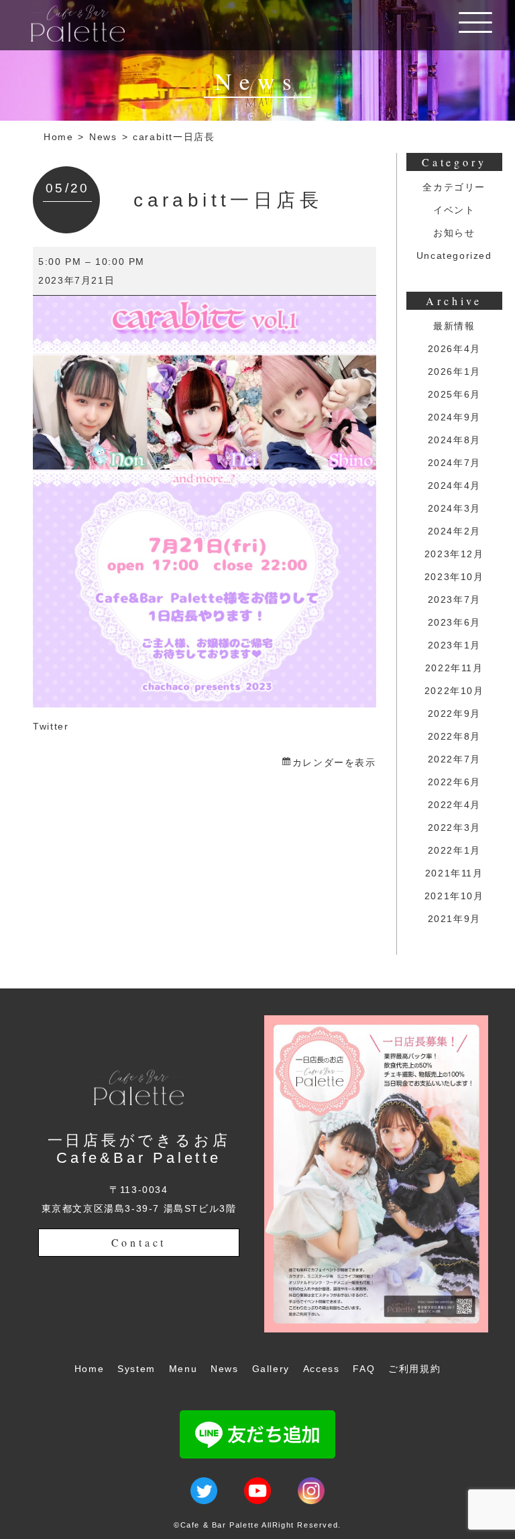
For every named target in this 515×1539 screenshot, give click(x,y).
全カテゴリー (453, 187)
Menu (183, 1368)
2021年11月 (454, 873)
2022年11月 (454, 668)
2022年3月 (454, 827)
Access (321, 1368)
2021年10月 (454, 896)
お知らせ (454, 232)
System (136, 1368)
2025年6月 (454, 394)
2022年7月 (454, 759)
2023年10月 (454, 576)
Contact (139, 1242)
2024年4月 (454, 485)
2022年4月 (454, 804)
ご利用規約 (414, 1368)
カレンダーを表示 (334, 762)
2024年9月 (454, 417)
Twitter (50, 726)
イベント (454, 210)
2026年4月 (454, 348)
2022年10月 (454, 690)
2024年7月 (454, 462)
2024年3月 (454, 508)
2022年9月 (454, 713)
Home (58, 136)
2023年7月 (454, 599)
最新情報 (454, 326)
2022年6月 (454, 782)
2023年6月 (454, 622)
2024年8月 (454, 440)
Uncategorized (454, 255)
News (103, 136)
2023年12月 (454, 554)
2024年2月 (454, 531)
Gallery (271, 1368)
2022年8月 (454, 736)
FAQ (364, 1368)
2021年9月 (454, 918)
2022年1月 (454, 850)
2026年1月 (454, 371)
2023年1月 (454, 645)
